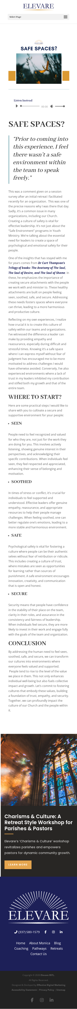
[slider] (59, 106)
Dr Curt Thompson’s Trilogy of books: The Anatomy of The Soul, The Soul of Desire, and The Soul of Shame (37, 268)
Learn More (18, 864)
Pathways (39, 949)
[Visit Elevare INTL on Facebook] (32, 1000)
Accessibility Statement (24, 989)
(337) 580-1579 (29, 932)
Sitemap (60, 989)
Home (20, 943)
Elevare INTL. (48, 975)
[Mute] (51, 106)
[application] (39, 106)
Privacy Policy (46, 989)
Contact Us (38, 954)
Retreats (56, 949)
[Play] (17, 106)
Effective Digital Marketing (51, 985)
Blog (57, 943)
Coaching (21, 949)
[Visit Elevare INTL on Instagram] (41, 1000)
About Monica (39, 943)
